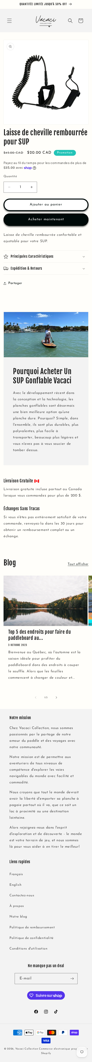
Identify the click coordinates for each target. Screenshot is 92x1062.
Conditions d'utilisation (28, 948)
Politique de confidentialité (31, 938)
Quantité (10, 176)
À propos (16, 906)
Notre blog (18, 916)
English (15, 885)
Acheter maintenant (46, 219)
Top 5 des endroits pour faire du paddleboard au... (39, 635)
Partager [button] (15, 283)
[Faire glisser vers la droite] (56, 697)
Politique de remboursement (32, 927)
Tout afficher (78, 564)
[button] (9, 21)
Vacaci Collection (26, 1049)
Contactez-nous (21, 895)
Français (16, 874)
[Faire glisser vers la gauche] (35, 697)
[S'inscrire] (72, 978)
